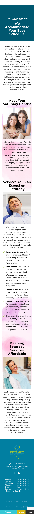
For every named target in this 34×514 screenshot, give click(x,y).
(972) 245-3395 (17, 463)
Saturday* (8, 489)
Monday (8, 479)
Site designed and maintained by (13, 506)
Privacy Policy (19, 503)
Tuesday (8, 481)
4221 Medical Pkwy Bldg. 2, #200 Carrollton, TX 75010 (17, 468)
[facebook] (14, 473)
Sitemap (13, 503)
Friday (7, 487)
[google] (18, 473)
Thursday (8, 485)
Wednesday (9, 483)
